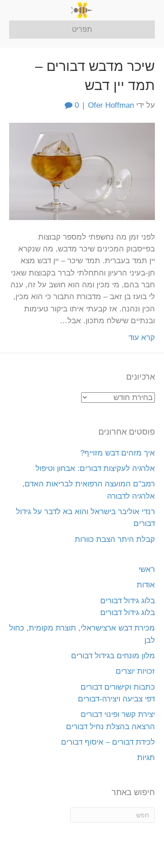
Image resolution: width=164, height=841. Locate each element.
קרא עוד (141, 337)
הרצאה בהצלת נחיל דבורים (110, 726)
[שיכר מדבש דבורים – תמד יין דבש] (82, 171)
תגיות (146, 757)
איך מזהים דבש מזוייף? (117, 453)
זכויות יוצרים (135, 671)
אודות (146, 585)
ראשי (146, 569)
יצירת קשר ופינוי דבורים (118, 714)
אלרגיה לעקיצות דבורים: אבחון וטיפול (95, 468)
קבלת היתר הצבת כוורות (115, 539)
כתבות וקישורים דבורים (118, 687)
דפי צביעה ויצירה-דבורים (116, 699)
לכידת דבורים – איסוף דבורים (108, 742)
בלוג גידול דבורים (127, 600)
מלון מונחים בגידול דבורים (113, 655)
